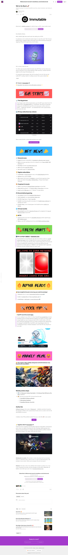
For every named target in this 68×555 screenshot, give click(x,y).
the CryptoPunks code (34, 297)
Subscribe (60, 1)
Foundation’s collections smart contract (41, 160)
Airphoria (32, 178)
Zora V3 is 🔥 (19, 511)
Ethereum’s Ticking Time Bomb (28, 393)
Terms (37, 547)
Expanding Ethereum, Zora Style (27, 402)
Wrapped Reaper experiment (34, 186)
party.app (27, 321)
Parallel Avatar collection (43, 201)
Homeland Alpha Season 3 (34, 195)
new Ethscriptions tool (32, 165)
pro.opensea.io (34, 135)
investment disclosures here (38, 469)
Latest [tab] (20, 508)
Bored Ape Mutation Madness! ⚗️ (23, 518)
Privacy (34, 547)
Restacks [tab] (22, 496)
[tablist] (20, 497)
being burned (28, 174)
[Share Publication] (56, 2)
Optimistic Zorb (35, 236)
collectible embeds (29, 167)
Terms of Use (39, 481)
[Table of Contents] (1, 277)
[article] (34, 514)
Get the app (39, 550)
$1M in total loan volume (44, 221)
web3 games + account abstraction (32, 299)
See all (18, 533)
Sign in (65, 1)
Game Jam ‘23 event (33, 211)
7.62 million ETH (27, 104)
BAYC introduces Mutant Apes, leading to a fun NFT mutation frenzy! (27, 519)
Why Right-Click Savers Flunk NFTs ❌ (24, 525)
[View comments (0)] (21, 14)
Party (32, 314)
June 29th (33, 199)
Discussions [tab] (23, 508)
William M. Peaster (21, 11)
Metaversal (33, 409)
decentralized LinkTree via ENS (36, 294)
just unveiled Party (44, 317)
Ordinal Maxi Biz (41, 174)
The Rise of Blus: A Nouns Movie (37, 188)
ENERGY (27, 236)
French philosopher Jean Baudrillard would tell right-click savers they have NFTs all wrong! (28, 527)
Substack (29, 552)
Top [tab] (17, 508)
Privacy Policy (42, 482)
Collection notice (41, 547)
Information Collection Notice (33, 482)
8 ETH (29, 176)
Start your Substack (31, 550)
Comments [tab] (18, 496)
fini (23, 36)
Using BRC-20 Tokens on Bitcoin (27, 398)
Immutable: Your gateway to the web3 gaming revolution (29, 85)
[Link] (14, 83)
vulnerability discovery (36, 217)
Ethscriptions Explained (25, 400)
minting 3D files (31, 169)
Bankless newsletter (26, 26)
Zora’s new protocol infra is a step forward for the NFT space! (26, 513)
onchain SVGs (25, 297)
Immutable (25, 83)
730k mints (26, 190)
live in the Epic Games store (34, 197)
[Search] (54, 2)
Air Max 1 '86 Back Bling (32, 180)
